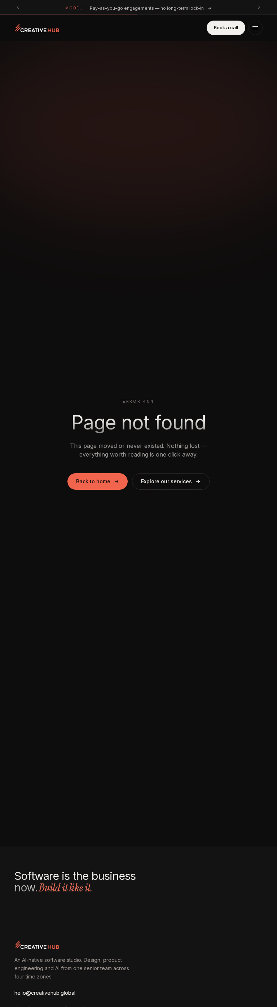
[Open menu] (255, 28)
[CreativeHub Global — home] (37, 27)
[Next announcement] (259, 7)
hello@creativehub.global (44, 993)
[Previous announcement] (18, 7)
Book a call (226, 27)
